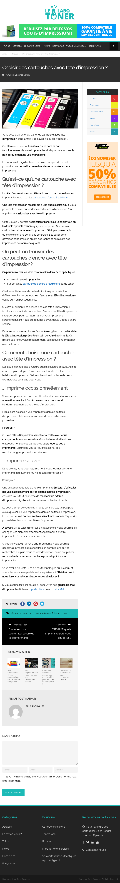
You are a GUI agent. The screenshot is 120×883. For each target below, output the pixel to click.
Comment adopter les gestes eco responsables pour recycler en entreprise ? (48, 677)
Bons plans (95, 46)
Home (4, 54)
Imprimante (45, 613)
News (47, 46)
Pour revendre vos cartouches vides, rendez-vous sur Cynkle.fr (97, 831)
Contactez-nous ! (96, 849)
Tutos (7, 46)
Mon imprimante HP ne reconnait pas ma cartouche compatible (14, 676)
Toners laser (49, 834)
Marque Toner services (55, 848)
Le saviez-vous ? (33, 46)
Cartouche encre (19, 613)
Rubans (46, 841)
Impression (33, 613)
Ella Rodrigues (35, 706)
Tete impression (59, 613)
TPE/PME (59, 589)
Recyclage (58, 46)
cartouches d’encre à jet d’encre (51, 197)
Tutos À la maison (76, 46)
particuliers (37, 589)
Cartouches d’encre (53, 826)
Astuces (17, 46)
